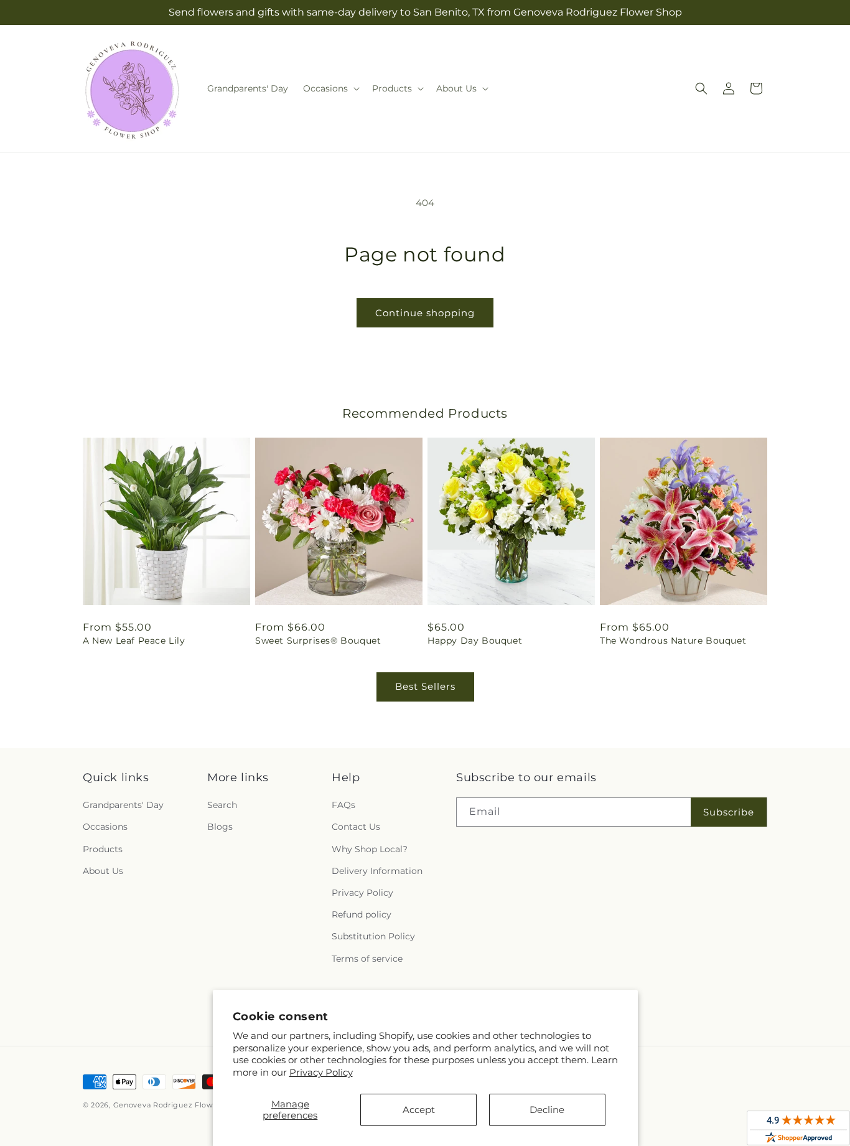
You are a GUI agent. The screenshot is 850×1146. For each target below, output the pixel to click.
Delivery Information (377, 870)
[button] (330, 88)
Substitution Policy (373, 936)
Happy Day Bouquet (474, 640)
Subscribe (728, 812)
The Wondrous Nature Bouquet (673, 640)
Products (103, 849)
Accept (419, 1109)
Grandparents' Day (123, 804)
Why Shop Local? (370, 849)
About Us (103, 870)
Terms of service (367, 958)
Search (222, 804)
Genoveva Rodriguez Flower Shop (178, 1105)
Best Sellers (425, 686)
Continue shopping (425, 313)
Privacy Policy (321, 1072)
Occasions (105, 826)
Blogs (220, 826)
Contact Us (356, 826)
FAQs (343, 804)
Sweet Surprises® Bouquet (318, 640)
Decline (547, 1109)
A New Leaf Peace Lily (134, 640)
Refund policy (361, 914)
